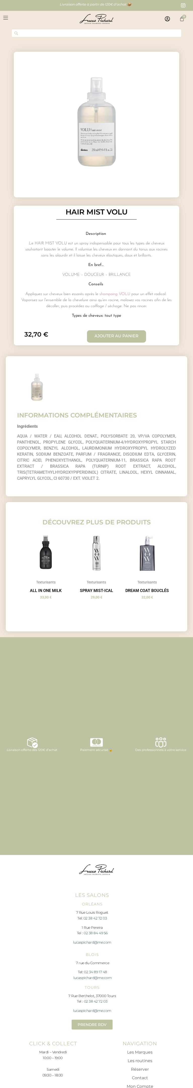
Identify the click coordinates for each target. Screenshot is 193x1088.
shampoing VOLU (115, 294)
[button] (39, 19)
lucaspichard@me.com (92, 942)
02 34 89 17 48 (95, 972)
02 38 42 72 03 (95, 918)
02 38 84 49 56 (96, 933)
